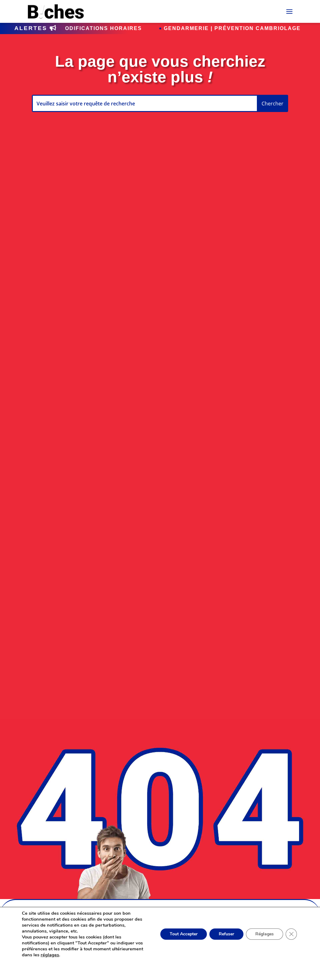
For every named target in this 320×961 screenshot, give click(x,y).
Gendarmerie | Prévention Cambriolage (209, 28)
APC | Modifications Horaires (69, 28)
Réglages (264, 934)
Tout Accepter (184, 934)
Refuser (226, 934)
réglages (50, 955)
